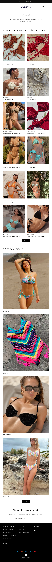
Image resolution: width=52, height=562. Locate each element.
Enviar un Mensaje (24, 532)
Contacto (21, 529)
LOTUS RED (29, 63)
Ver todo (26, 240)
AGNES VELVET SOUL (31, 234)
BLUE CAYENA (6, 234)
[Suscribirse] (36, 518)
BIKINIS (5, 311)
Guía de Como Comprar (9, 529)
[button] (2, 6)
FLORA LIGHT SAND (7, 131)
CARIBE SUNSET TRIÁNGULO (9, 200)
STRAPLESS (6, 496)
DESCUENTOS (7, 435)
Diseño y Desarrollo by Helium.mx (26, 558)
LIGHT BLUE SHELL (31, 165)
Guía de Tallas (7, 532)
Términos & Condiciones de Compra (9, 542)
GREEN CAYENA (30, 200)
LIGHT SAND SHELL (7, 165)
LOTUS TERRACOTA (7, 63)
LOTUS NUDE (29, 97)
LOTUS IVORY (6, 97)
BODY (5, 373)
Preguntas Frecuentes (9, 535)
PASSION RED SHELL (31, 131)
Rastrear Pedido (7, 538)
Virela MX (28, 557)
